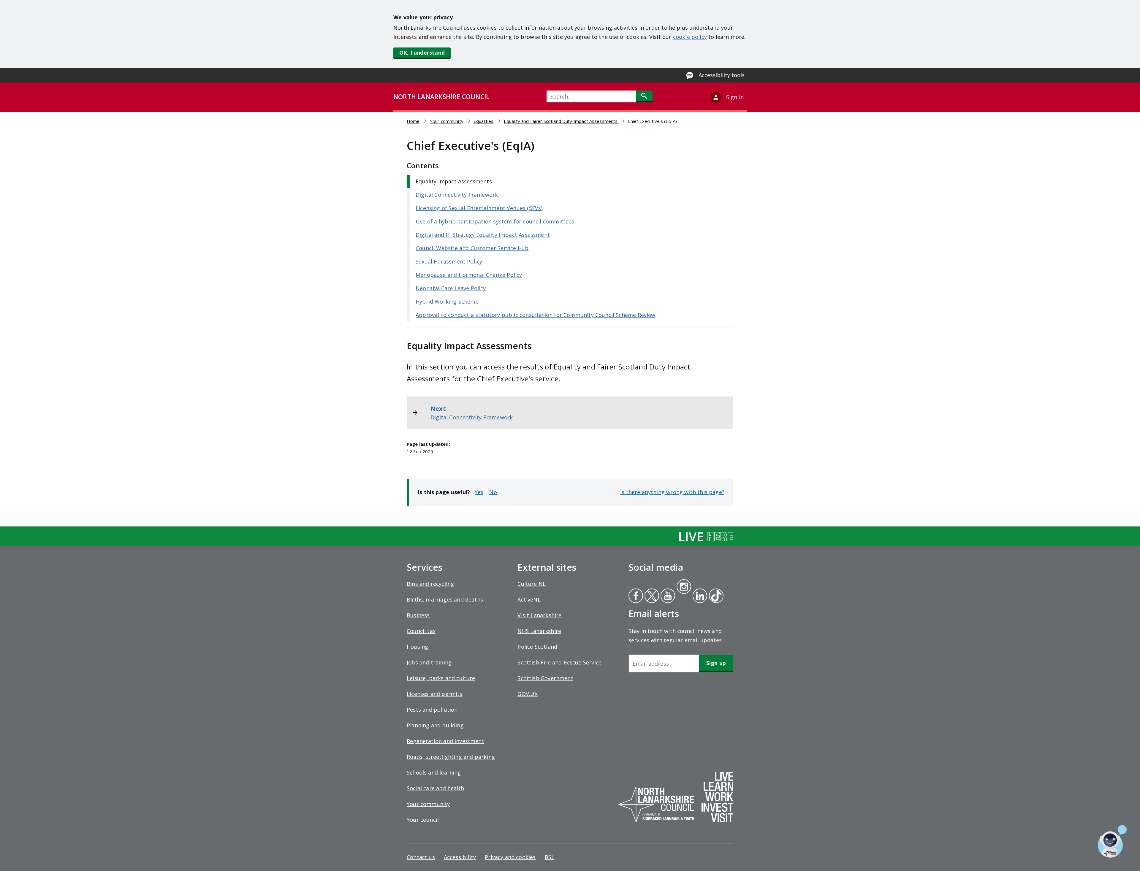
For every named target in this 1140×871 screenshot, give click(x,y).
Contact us (421, 857)
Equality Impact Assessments (454, 181)
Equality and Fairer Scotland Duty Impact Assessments (561, 121)
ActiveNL (528, 599)
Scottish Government (545, 678)
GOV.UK (527, 693)
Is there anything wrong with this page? (672, 492)
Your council (423, 819)
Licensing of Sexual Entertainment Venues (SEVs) (479, 208)
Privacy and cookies (510, 857)
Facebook (635, 596)
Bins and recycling (430, 583)
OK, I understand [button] (422, 52)
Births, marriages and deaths (445, 599)
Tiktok (715, 596)
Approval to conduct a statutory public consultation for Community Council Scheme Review (536, 314)
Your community (446, 121)
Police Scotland (537, 646)
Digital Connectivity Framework (457, 194)
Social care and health (435, 788)
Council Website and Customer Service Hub (472, 248)
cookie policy (690, 36)
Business (418, 615)
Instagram (683, 587)
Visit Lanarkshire (539, 615)
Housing (417, 646)
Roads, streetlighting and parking (451, 756)
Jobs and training (429, 662)
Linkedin (698, 596)
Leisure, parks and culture (441, 678)
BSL (550, 857)
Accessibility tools (722, 75)
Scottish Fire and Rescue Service (559, 662)
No (493, 492)
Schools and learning (434, 772)
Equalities (484, 121)
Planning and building (435, 725)
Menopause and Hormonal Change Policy (469, 274)
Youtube (667, 596)
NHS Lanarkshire (539, 630)
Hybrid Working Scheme (447, 301)
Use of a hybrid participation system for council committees (495, 221)
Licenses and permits (435, 693)
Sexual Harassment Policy (449, 261)
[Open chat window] (1112, 841)
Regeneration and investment (445, 741)
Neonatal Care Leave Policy (451, 288)
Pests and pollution (432, 709)
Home (413, 121)
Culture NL (531, 583)
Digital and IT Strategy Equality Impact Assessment (483, 234)
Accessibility (460, 857)
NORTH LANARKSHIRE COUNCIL (441, 97)
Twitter (651, 596)
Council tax (421, 630)
